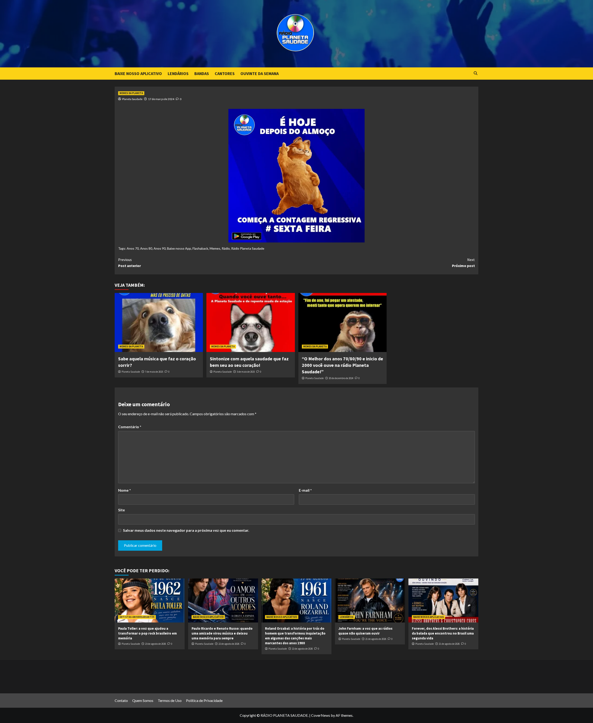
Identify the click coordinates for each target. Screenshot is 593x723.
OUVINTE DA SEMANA (259, 73)
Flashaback (200, 248)
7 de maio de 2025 (154, 371)
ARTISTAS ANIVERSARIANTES (137, 617)
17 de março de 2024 (161, 99)
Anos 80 (146, 248)
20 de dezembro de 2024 (341, 378)
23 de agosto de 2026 (155, 643)
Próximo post (463, 262)
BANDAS (201, 73)
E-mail (305, 490)
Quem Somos (142, 700)
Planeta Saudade (132, 99)
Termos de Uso (170, 700)
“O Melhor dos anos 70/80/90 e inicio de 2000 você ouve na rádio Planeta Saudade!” (342, 365)
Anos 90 (160, 248)
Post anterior (129, 262)
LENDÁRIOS (178, 73)
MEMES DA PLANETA (131, 93)
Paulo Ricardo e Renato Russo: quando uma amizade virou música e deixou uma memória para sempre (222, 633)
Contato (121, 700)
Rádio (226, 248)
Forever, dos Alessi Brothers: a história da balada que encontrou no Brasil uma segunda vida (443, 633)
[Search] (475, 73)
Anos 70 (133, 248)
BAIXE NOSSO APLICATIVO (138, 73)
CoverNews (320, 715)
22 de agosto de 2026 (228, 643)
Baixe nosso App (179, 248)
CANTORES (225, 73)
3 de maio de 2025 (246, 371)
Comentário (129, 426)
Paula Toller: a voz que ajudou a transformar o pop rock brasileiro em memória (147, 633)
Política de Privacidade (204, 700)
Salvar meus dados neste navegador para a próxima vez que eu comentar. (186, 530)
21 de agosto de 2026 (375, 639)
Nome (124, 490)
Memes (215, 248)
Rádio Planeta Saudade (247, 248)
